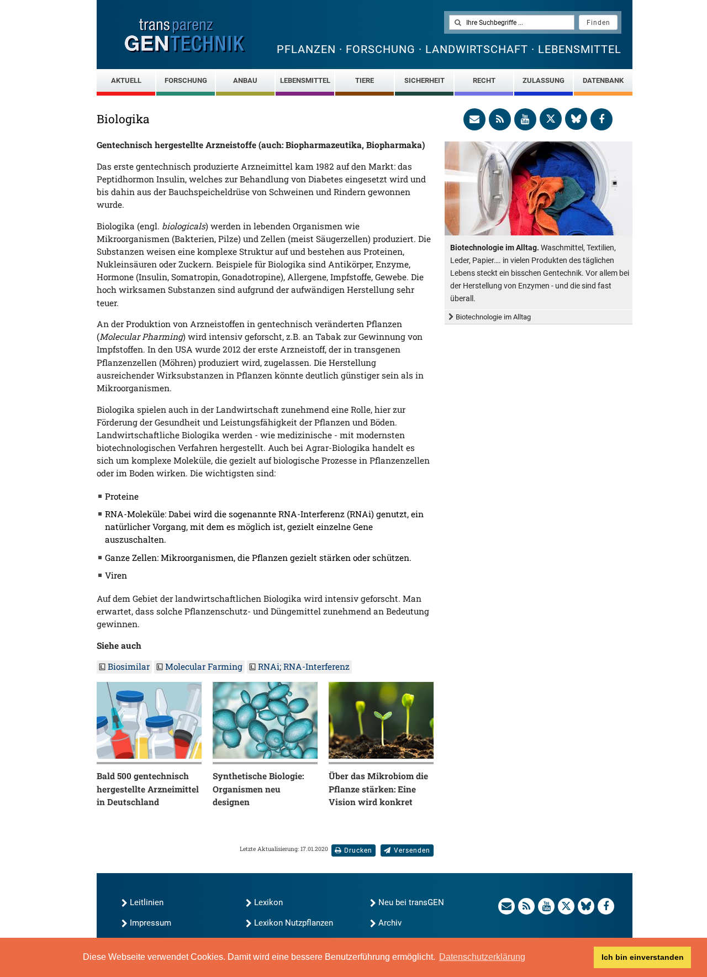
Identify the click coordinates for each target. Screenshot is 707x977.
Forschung (186, 80)
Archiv (390, 923)
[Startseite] (185, 35)
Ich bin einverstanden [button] (643, 957)
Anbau (245, 80)
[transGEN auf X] (551, 119)
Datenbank (603, 80)
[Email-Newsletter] (474, 119)
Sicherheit (424, 80)
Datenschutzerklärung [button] (482, 957)
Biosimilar (129, 666)
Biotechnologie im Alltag (493, 317)
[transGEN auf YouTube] (525, 119)
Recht (484, 80)
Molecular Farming (203, 666)
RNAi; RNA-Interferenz (304, 666)
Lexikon (268, 902)
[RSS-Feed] (500, 119)
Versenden (412, 850)
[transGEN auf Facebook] (601, 119)
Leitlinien (146, 902)
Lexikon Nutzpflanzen (293, 923)
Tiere (364, 80)
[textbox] (511, 22)
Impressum (150, 923)
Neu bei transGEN (411, 902)
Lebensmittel (305, 80)
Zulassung (543, 80)
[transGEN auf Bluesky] (576, 119)
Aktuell (126, 80)
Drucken (358, 850)
